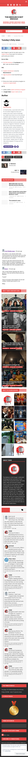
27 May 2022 (12, 367)
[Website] (15, 147)
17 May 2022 (12, 385)
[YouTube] (17, 4)
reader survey (5, 54)
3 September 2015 (13, 196)
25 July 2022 (12, 311)
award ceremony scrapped (18, 89)
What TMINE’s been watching (11, 291)
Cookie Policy (7, 750)
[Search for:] (14, 31)
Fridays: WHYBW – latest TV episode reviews (12, 692)
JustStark (11, 546)
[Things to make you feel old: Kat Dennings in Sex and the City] (20, 399)
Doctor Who (9, 157)
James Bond (18, 157)
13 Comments (19, 367)
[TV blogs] (14, 709)
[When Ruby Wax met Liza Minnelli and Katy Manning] (5, 185)
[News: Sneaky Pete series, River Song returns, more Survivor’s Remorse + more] (5, 193)
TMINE (10, 531)
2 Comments (21, 44)
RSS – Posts (6, 735)
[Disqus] (14, 227)
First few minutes (7, 62)
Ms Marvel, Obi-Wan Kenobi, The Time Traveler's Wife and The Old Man (13, 344)
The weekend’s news (15, 200)
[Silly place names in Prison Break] (8, 437)
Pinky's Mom (12, 559)
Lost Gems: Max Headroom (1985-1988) (12, 570)
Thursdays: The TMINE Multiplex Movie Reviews (13, 689)
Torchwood (6, 160)
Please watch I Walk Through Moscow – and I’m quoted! (11, 327)
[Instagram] (14, 4)
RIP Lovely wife (8, 528)
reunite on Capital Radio (9, 83)
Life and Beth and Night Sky (11, 365)
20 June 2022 (12, 348)
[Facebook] (8, 4)
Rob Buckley (14, 44)
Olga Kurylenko (7, 74)
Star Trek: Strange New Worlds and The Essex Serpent (13, 383)
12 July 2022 (12, 329)
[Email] (17, 147)
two (21, 92)
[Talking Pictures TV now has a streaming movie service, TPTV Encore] (20, 425)
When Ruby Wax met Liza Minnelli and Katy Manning (16, 184)
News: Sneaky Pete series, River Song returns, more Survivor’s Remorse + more (17, 193)
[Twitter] (11, 4)
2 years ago (14, 528)
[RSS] (20, 4)
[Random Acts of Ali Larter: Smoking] (8, 399)
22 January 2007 (12, 202)
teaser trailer (14, 92)
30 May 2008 (11, 187)
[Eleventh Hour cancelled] (20, 450)
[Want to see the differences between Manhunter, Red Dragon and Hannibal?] (8, 450)
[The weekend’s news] (5, 202)
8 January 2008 (5, 44)
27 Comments (19, 311)
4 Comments (19, 348)
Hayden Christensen (8, 71)
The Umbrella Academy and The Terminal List (12, 308)
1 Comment (18, 329)
